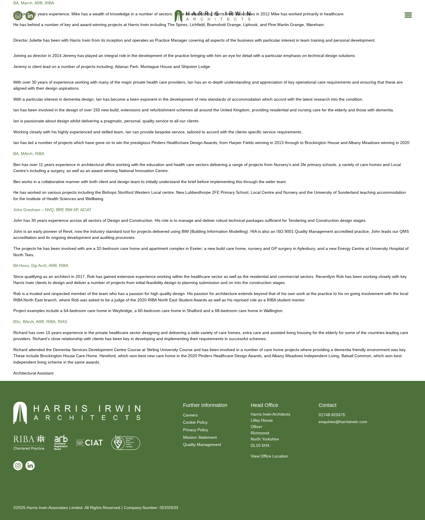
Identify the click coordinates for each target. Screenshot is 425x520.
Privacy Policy (195, 429)
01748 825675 (332, 414)
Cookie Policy (195, 422)
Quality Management (202, 444)
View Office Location (269, 456)
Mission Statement (200, 437)
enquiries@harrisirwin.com (343, 421)
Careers (190, 415)
